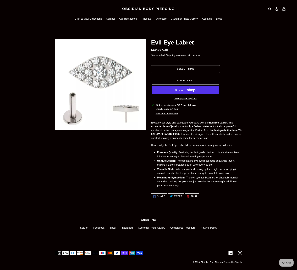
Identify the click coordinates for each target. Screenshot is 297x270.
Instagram (127, 227)
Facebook (98, 227)
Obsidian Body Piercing (148, 9)
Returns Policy (209, 227)
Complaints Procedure (182, 227)
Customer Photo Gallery (151, 227)
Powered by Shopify (232, 262)
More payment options (185, 98)
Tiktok (113, 227)
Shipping (170, 55)
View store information (167, 113)
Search (84, 227)
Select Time (185, 69)
